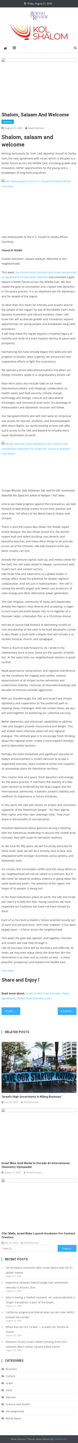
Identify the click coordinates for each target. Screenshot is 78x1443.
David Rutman (36, 128)
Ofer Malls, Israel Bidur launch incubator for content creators (38, 1235)
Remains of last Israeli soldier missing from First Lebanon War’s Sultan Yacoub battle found (36, 1344)
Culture (10, 1376)
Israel (9, 1383)
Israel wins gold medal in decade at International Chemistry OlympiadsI (35, 1165)
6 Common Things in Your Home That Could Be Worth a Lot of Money (68, 1011)
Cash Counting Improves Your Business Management (13, 1011)
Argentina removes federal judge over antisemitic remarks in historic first (37, 1285)
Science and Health (18, 1404)
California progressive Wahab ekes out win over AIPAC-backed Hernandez (40, 1314)
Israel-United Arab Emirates (43, 993)
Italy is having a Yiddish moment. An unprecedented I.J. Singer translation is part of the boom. (41, 1300)
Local (9, 1390)
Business (7, 121)
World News (13, 1418)
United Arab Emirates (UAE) (34, 998)
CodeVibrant (60, 1439)
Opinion (11, 1397)
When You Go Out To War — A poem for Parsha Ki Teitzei (37, 1329)
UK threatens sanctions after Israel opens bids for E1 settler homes (39, 1270)
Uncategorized (15, 1411)
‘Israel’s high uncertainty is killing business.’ (32, 1096)
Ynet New (8, 970)
